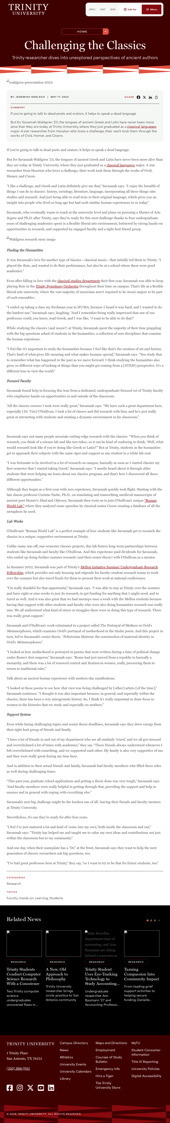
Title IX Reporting (144, 1061)
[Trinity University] (41, 9)
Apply (92, 9)
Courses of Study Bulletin (109, 1059)
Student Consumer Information (146, 1052)
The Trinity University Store (108, 1085)
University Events (73, 1064)
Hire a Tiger (105, 1075)
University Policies (145, 1068)
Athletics (66, 1057)
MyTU (135, 1042)
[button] (129, 9)
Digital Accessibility (146, 1075)
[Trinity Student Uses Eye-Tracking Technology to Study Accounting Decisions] (102, 969)
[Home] (30, 1042)
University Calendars (75, 1071)
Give (112, 9)
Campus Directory (74, 1042)
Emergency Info (108, 1068)
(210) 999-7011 (18, 1067)
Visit (103, 9)
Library (65, 1078)
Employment (105, 1049)
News (64, 1049)
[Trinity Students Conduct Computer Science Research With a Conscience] (24, 969)
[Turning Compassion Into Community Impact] (141, 969)
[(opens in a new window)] (10, 1088)
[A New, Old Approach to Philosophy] (63, 969)
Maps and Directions (111, 1042)
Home (82, 31)
